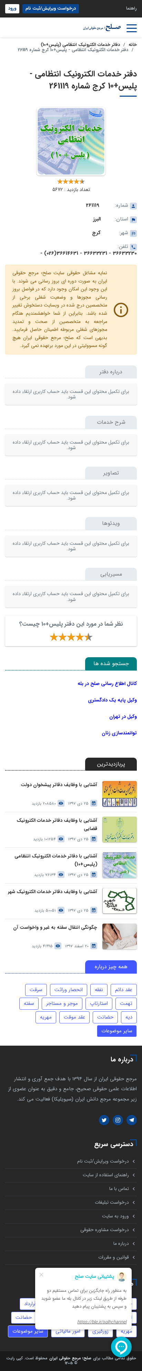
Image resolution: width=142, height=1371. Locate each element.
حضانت (105, 1017)
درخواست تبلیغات (112, 1202)
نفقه (99, 990)
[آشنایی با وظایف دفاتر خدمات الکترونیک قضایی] (119, 829)
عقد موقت (74, 1017)
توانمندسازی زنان (119, 733)
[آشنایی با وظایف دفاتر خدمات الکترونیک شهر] (119, 901)
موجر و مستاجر (62, 1003)
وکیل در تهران (123, 716)
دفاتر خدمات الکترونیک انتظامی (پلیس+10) (80, 44)
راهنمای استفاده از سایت (106, 1175)
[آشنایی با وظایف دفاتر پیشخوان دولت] (119, 794)
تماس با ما (119, 1188)
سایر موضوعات (116, 1031)
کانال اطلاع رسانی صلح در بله (107, 683)
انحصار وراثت (68, 990)
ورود (12, 8)
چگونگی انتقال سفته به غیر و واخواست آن (55, 927)
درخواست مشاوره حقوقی (104, 1230)
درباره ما (121, 1243)
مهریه (46, 1017)
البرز (97, 219)
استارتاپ (99, 1003)
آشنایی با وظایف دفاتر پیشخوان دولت (59, 785)
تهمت (126, 1003)
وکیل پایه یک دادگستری (112, 700)
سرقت (36, 990)
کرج (96, 233)
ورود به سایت (115, 1216)
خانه (133, 44)
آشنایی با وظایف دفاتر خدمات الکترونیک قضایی (57, 824)
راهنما (131, 8)
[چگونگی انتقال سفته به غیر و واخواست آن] (119, 936)
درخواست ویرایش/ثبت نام (51, 8)
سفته (29, 1003)
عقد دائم (123, 990)
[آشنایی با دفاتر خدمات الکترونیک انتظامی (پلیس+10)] (119, 865)
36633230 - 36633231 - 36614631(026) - (88, 253)
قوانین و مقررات (113, 1257)
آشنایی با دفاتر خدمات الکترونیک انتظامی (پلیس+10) (55, 860)
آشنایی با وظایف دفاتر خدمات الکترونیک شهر (52, 891)
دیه (128, 1017)
